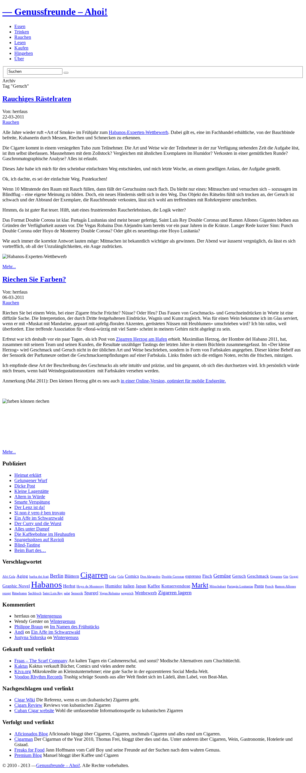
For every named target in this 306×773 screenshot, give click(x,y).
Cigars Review (28, 705)
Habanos (46, 584)
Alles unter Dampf (31, 528)
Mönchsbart (217, 586)
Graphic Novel (16, 585)
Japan (141, 585)
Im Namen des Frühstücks (74, 626)
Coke (112, 576)
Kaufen (21, 47)
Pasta (259, 585)
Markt (200, 585)
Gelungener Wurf (30, 480)
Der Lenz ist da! (29, 507)
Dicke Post (24, 485)
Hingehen (23, 53)
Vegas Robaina (110, 593)
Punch (269, 586)
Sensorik (77, 593)
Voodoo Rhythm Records (38, 676)
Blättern (72, 575)
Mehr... (9, 266)
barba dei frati (39, 576)
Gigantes (276, 576)
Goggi (294, 576)
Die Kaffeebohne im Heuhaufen (44, 534)
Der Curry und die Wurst (37, 523)
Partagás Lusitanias (240, 586)
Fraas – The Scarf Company (41, 660)
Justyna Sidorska (30, 637)
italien (128, 585)
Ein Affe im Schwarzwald (38, 518)
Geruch (239, 575)
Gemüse (222, 576)
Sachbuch (35, 593)
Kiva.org (22, 671)
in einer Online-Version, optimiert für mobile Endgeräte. (173, 380)
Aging (22, 575)
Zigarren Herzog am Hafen (141, 339)
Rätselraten (19, 593)
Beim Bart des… (30, 550)
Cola (120, 576)
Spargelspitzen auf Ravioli (39, 539)
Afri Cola (8, 576)
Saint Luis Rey (53, 593)
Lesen (20, 42)
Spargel (91, 592)
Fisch (207, 575)
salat (67, 593)
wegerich (127, 593)
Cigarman (23, 739)
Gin (285, 576)
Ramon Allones (285, 586)
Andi (19, 632)
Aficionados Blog (31, 733)
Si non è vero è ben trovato (39, 512)
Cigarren (94, 575)
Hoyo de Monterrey (90, 586)
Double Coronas (173, 576)
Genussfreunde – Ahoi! (58, 765)
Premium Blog (28, 755)
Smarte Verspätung (32, 501)
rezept (6, 593)
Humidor (113, 585)
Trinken (21, 31)
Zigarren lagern (175, 592)
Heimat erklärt (27, 475)
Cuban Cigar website (34, 710)
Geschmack (258, 575)
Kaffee (154, 585)
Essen (19, 26)
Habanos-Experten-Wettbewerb (138, 132)
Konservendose (175, 585)
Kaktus (21, 666)
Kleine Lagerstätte (31, 491)
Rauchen (22, 37)
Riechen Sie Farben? (34, 279)
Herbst (69, 585)
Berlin (56, 576)
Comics (132, 575)
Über (19, 58)
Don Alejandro (150, 576)
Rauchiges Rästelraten (36, 99)
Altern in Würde (29, 496)
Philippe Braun (28, 626)
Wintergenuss (49, 615)
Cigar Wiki (24, 699)
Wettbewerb (146, 592)
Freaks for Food (29, 749)
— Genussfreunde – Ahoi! (55, 11)
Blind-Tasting (27, 544)
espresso (193, 575)
